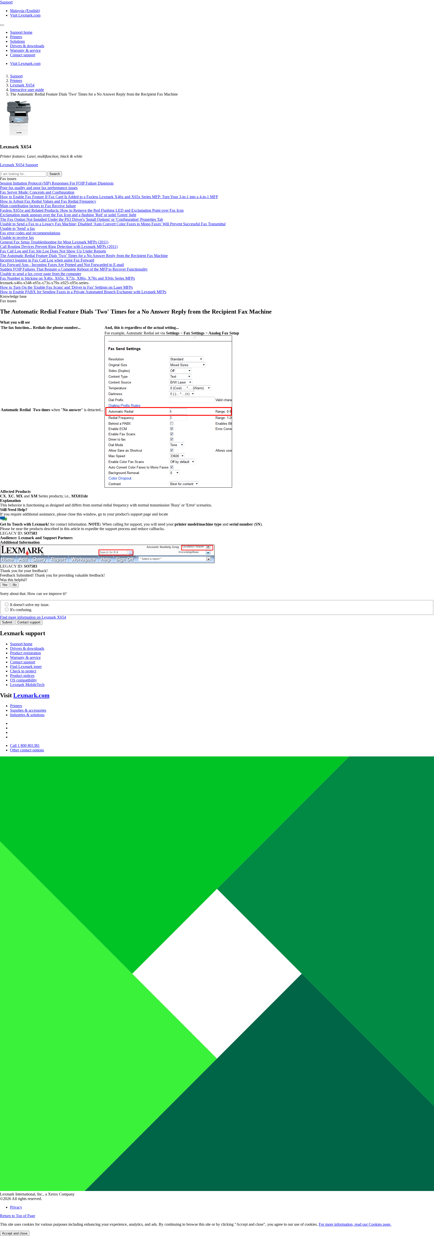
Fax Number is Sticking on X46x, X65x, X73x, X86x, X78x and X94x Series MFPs (67, 278)
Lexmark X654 (22, 85)
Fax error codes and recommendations (30, 233)
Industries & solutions (27, 715)
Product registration (25, 653)
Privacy (16, 1207)
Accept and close (14, 1233)
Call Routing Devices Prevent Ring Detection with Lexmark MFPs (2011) (59, 246)
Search (54, 174)
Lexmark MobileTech (27, 685)
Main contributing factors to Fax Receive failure (38, 206)
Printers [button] (16, 37)
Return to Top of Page (17, 1216)
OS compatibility (23, 680)
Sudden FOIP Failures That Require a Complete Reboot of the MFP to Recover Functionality (74, 269)
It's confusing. (21, 610)
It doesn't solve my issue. (29, 605)
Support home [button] (21, 32)
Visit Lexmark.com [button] (25, 15)
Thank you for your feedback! (24, 571)
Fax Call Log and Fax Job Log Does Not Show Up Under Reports (53, 251)
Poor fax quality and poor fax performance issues (39, 188)
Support (16, 76)
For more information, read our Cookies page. (355, 1224)
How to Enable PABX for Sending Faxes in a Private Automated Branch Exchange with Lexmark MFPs (83, 292)
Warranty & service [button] (25, 50)
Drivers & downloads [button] (27, 46)
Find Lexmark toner (26, 666)
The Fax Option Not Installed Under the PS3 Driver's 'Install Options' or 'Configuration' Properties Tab (81, 219)
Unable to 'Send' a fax (17, 228)
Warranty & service (25, 657)
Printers (16, 80)
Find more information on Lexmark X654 (33, 617)
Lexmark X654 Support (19, 165)
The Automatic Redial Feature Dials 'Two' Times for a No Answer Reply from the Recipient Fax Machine (84, 255)
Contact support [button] (22, 55)
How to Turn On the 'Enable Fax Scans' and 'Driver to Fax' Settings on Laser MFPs (66, 287)
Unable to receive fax (17, 237)
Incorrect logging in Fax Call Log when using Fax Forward (47, 260)
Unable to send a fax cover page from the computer (40, 274)
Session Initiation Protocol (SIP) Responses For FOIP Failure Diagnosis (57, 183)
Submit (7, 622)
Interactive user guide (27, 90)
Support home (21, 644)
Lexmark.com (31, 695)
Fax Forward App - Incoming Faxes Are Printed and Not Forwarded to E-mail (62, 265)
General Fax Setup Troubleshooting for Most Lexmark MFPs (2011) (54, 242)
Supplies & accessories (28, 710)
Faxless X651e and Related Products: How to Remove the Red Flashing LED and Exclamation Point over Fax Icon (92, 210)
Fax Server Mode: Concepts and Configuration (37, 192)
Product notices (22, 675)
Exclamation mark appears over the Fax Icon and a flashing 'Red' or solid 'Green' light (68, 215)
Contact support (28, 622)
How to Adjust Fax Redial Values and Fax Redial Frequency (48, 201)
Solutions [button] (17, 41)
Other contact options (27, 750)
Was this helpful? (13, 580)
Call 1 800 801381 (25, 745)
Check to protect (23, 671)
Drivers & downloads (27, 648)
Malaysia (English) (25, 11)
